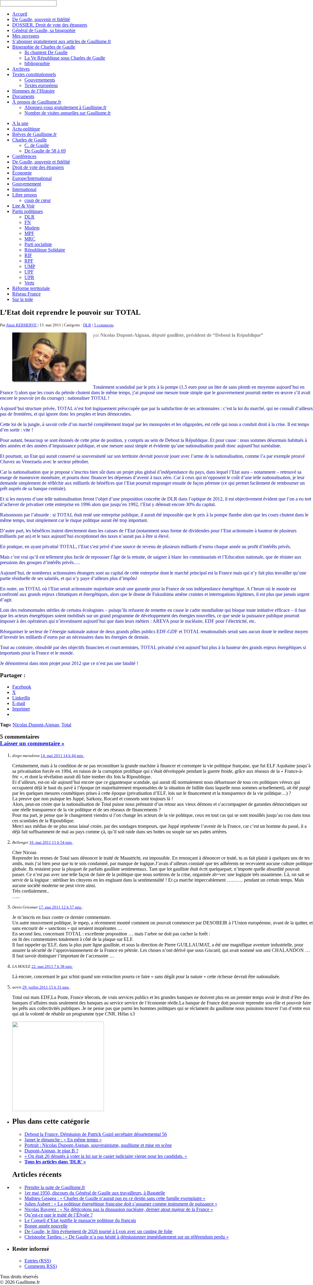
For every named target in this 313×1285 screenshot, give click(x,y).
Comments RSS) (40, 1266)
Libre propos (24, 194)
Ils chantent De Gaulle (46, 52)
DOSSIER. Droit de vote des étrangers (49, 25)
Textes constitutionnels (34, 74)
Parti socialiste (38, 244)
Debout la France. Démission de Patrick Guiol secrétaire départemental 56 (95, 1134)
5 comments (104, 325)
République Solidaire (44, 249)
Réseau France (26, 293)
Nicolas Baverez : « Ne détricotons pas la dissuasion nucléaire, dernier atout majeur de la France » (118, 1209)
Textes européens (41, 85)
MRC (29, 238)
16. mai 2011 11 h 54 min (51, 842)
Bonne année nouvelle (46, 1225)
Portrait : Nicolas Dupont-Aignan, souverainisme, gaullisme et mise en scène (98, 1145)
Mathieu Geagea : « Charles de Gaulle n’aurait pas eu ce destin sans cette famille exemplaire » (114, 1198)
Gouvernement (26, 183)
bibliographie (37, 63)
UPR (29, 277)
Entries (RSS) (37, 1260)
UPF (29, 271)
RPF (28, 260)
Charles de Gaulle (29, 139)
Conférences (24, 156)
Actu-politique (26, 128)
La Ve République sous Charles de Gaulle (64, 58)
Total (66, 724)
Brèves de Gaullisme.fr (34, 134)
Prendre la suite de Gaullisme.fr (54, 1187)
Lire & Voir (23, 205)
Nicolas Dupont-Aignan (36, 724)
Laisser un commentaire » (32, 743)
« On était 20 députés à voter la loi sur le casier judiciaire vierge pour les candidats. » (105, 1156)
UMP (29, 266)
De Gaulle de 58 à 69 (45, 150)
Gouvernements (39, 80)
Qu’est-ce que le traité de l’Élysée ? (58, 1214)
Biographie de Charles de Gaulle (43, 47)
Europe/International (32, 178)
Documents (23, 96)
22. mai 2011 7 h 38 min (52, 966)
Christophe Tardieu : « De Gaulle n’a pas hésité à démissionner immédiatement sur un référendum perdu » (126, 1236)
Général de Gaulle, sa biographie (43, 30)
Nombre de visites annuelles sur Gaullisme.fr (67, 113)
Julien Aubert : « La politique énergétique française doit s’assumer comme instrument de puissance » (120, 1203)
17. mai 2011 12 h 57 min (60, 907)
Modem (31, 227)
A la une (20, 123)
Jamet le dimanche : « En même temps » (63, 1139)
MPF (29, 233)
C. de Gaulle (36, 145)
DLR (29, 216)
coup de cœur (37, 200)
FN (27, 222)
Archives (21, 69)
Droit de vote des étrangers (38, 167)
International (24, 189)
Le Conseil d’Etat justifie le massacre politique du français (80, 1220)
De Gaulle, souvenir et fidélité (41, 19)
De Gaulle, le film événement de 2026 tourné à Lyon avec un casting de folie (98, 1231)
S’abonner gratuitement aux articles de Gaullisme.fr (61, 41)
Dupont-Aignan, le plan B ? (51, 1150)
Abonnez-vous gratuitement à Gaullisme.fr (65, 107)
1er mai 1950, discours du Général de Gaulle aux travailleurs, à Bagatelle (94, 1192)
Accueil (19, 14)
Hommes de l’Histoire (33, 91)
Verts (29, 282)
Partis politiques (27, 211)
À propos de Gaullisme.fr (36, 102)
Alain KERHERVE (21, 325)
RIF (28, 255)
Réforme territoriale (31, 288)
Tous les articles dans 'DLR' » (55, 1161)
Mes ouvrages (25, 36)
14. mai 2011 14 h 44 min (62, 755)
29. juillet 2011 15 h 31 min (46, 987)
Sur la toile (22, 299)
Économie (22, 172)
